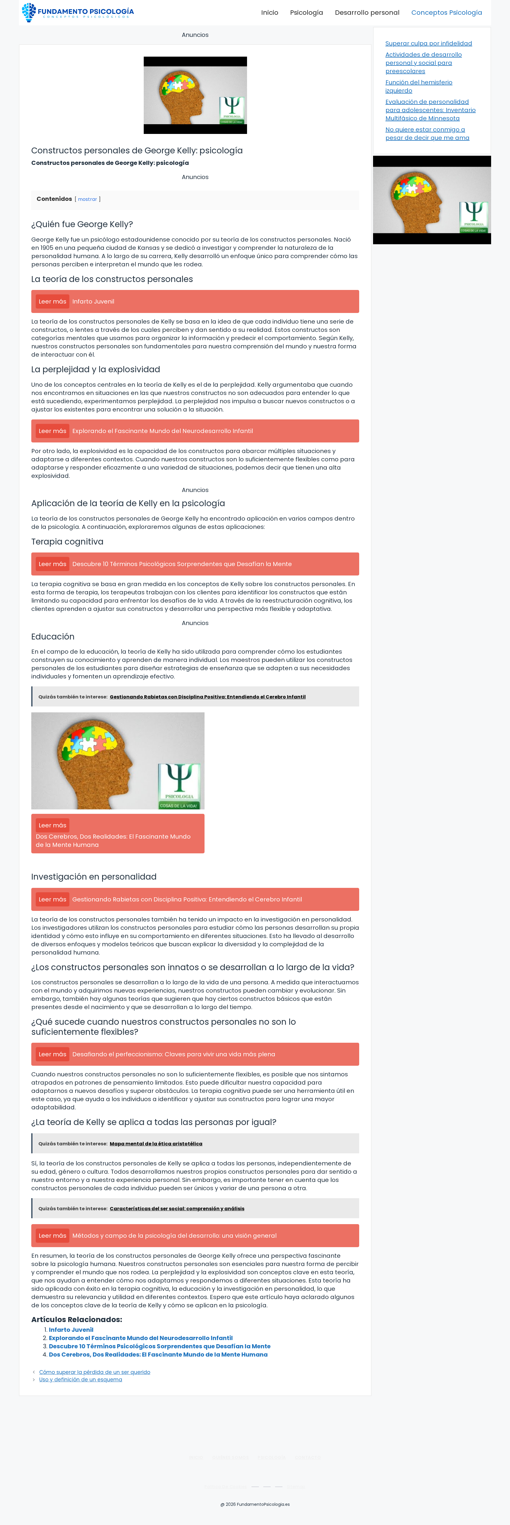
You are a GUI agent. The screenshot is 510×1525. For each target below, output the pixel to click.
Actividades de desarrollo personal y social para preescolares (423, 62)
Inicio (269, 12)
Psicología (306, 12)
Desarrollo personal (367, 12)
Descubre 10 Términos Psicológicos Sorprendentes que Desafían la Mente (160, 1346)
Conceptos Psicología (446, 12)
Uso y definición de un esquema (80, 1379)
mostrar (87, 199)
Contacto (308, 1457)
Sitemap (296, 1487)
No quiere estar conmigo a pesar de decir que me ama (427, 133)
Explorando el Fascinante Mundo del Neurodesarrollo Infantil (141, 1338)
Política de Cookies (226, 1487)
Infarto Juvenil (71, 1330)
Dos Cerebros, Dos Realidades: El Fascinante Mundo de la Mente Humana (158, 1354)
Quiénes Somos (230, 1457)
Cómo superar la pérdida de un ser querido (94, 1372)
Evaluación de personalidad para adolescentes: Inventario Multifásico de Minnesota (430, 110)
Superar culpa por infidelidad (428, 43)
